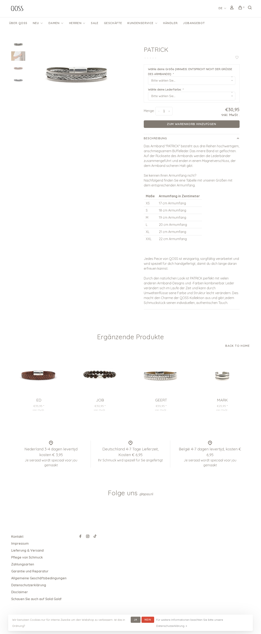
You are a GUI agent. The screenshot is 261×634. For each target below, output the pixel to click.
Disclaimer (19, 592)
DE (221, 8)
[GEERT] (161, 375)
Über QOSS (18, 23)
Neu (36, 23)
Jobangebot (194, 23)
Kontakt (17, 536)
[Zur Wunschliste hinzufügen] (237, 58)
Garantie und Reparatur (30, 571)
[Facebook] (80, 536)
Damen (54, 23)
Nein (148, 619)
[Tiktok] (95, 536)
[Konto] (232, 8)
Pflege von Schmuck (27, 557)
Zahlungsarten (22, 564)
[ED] (38, 375)
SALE (95, 23)
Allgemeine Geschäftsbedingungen (38, 578)
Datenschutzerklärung (28, 585)
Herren (75, 23)
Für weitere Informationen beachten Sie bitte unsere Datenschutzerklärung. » (189, 622)
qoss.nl (146, 494)
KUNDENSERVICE (140, 23)
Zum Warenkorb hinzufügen (191, 124)
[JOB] (99, 375)
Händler (170, 23)
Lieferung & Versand (27, 550)
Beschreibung (155, 138)
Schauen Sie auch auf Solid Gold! (36, 599)
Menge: (149, 111)
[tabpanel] (77, 72)
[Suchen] (250, 8)
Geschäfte (113, 23)
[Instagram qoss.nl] (87, 536)
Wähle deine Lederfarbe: (165, 89)
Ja (135, 619)
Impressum (20, 543)
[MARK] (222, 375)
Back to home (237, 346)
